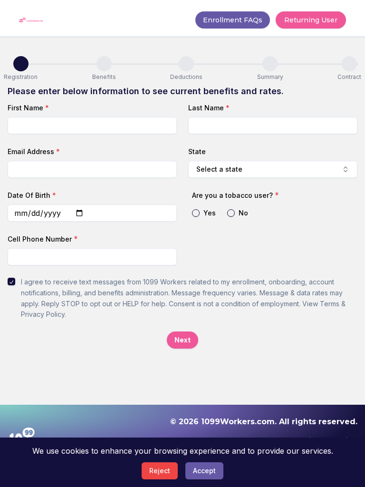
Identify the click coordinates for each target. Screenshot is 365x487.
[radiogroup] (273, 213)
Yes (209, 213)
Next (182, 340)
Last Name (209, 108)
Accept (204, 471)
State (197, 151)
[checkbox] (11, 281)
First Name (28, 108)
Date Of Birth (32, 195)
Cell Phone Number (40, 239)
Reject (159, 471)
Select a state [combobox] (219, 169)
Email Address (34, 151)
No (243, 213)
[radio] (196, 213)
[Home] (31, 20)
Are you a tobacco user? (232, 195)
